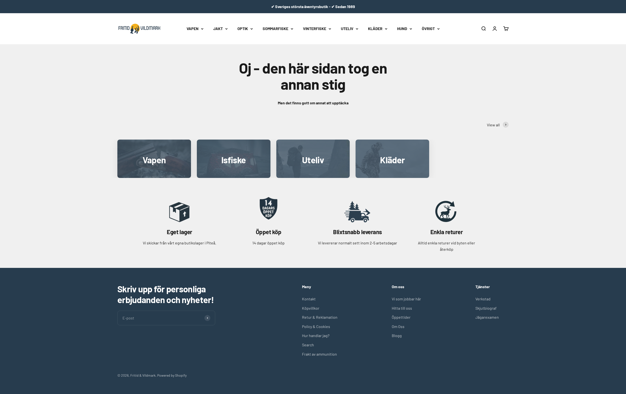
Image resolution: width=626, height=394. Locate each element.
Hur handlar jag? (315, 335)
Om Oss (398, 326)
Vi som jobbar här (406, 298)
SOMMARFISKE (275, 28)
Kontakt (309, 298)
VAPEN (193, 28)
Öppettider (401, 317)
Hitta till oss (402, 308)
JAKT (218, 28)
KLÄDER (375, 28)
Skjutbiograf (486, 308)
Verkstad (483, 298)
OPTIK (242, 28)
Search (308, 344)
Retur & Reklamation (319, 317)
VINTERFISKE (314, 28)
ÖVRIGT (428, 28)
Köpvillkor (310, 308)
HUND (402, 28)
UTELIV (347, 28)
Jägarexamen (487, 317)
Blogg (397, 335)
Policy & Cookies (316, 326)
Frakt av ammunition (319, 354)
